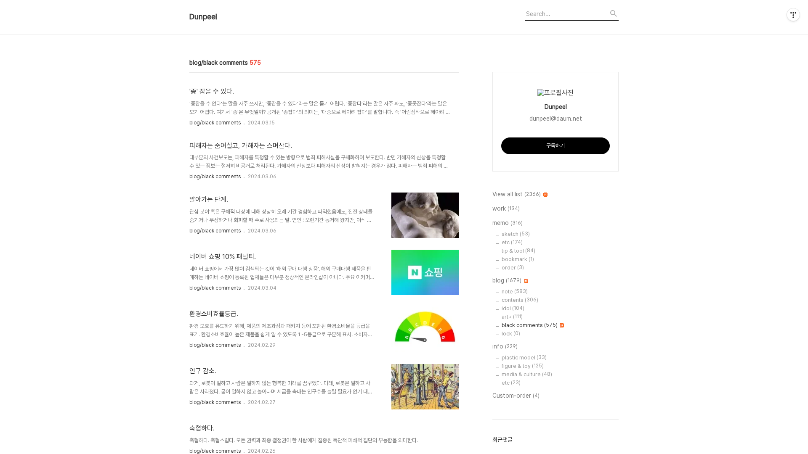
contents (520, 300)
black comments (530, 325)
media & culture (527, 374)
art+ (512, 317)
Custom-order (516, 395)
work (506, 208)
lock (511, 333)
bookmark (518, 259)
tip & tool (518, 251)
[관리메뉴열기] (793, 14)
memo (507, 222)
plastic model (524, 357)
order (513, 267)
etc (512, 242)
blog (506, 280)
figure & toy (523, 366)
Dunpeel (203, 17)
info (505, 346)
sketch (516, 234)
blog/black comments (215, 123)
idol (513, 308)
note (515, 291)
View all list (516, 194)
